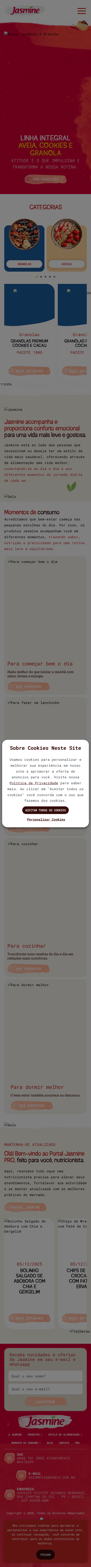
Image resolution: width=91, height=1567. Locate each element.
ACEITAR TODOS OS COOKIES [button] (45, 810)
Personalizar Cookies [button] (46, 819)
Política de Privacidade (34, 783)
